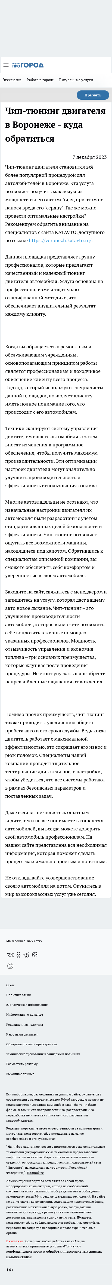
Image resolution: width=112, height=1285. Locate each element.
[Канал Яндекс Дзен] (35, 954)
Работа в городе (40, 79)
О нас (10, 985)
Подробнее (35, 1173)
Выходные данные (20, 1074)
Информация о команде (24, 1014)
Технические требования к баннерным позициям (43, 1054)
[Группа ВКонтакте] (10, 954)
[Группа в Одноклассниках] (18, 954)
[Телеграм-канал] (27, 954)
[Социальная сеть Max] (10, 965)
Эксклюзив (12, 79)
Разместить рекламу (22, 1064)
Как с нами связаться (22, 1034)
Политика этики (18, 995)
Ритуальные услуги (76, 79)
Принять (93, 95)
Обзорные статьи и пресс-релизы (32, 1044)
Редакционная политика (24, 1024)
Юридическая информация (27, 1005)
